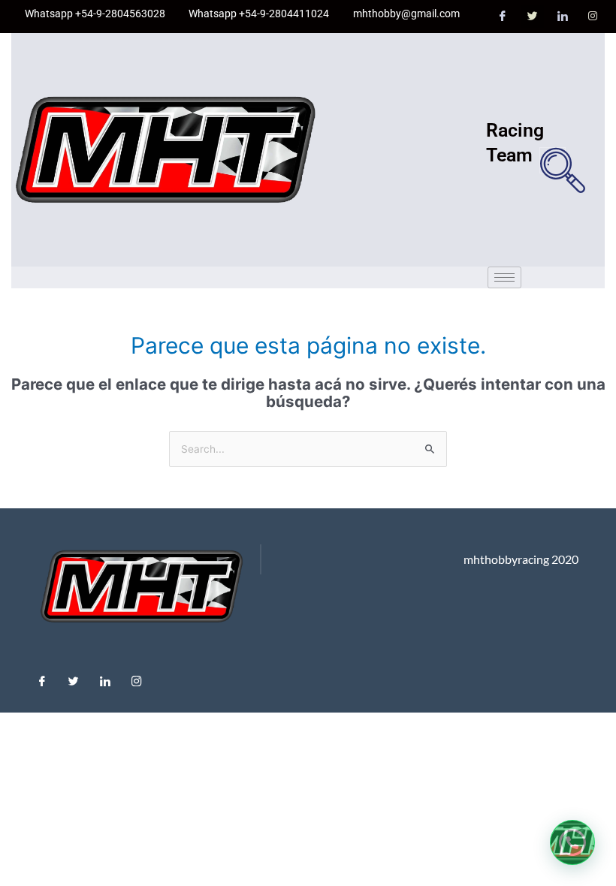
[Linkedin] (105, 677)
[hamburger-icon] (504, 277)
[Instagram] (592, 16)
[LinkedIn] (562, 16)
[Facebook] (502, 16)
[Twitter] (532, 16)
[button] (552, 160)
